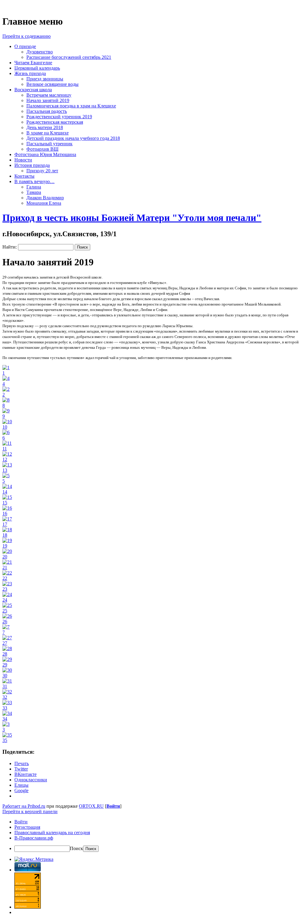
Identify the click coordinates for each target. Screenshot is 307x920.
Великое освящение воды (52, 84)
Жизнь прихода (30, 73)
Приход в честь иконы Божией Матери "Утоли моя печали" (131, 217)
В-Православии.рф (33, 837)
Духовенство (39, 51)
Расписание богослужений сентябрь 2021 (68, 57)
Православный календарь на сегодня (52, 832)
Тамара (33, 192)
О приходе (25, 46)
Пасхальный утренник (49, 143)
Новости (23, 159)
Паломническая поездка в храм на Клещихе (71, 105)
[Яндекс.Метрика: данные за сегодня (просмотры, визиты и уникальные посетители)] (33, 859)
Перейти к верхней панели (30, 811)
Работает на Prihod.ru (23, 806)
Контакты (24, 176)
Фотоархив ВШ (42, 149)
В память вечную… (34, 181)
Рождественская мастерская (54, 122)
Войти (113, 806)
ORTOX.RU (91, 806)
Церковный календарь (37, 68)
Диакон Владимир (45, 197)
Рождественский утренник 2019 (59, 116)
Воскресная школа (33, 89)
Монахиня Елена (43, 203)
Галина (33, 186)
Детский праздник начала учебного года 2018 (73, 138)
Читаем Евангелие (33, 62)
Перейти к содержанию (26, 36)
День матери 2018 (44, 127)
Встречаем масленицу (48, 95)
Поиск (76, 848)
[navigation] (153, 835)
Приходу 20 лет (42, 170)
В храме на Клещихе (47, 132)
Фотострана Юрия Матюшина (45, 154)
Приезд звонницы (44, 78)
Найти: (9, 246)
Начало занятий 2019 (47, 100)
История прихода (32, 165)
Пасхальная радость (46, 111)
